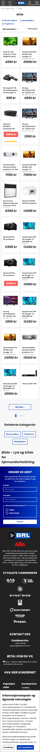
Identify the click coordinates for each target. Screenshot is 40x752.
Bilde (20, 8)
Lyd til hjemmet (7, 8)
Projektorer (9, 24)
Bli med (20, 522)
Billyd (11, 510)
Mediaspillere (28, 20)
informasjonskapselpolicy (13, 721)
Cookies (25, 687)
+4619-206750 (20, 643)
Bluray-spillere (10, 20)
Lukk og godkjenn (25, 747)
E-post (6, 485)
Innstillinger (8, 747)
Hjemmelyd (14, 513)
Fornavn (6, 495)
